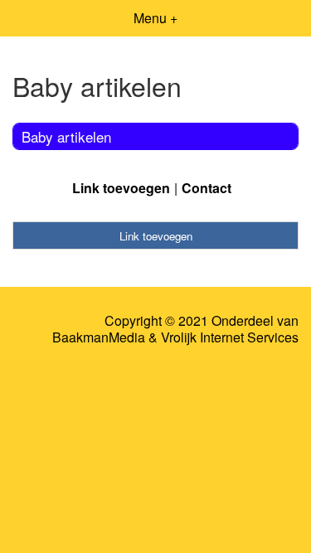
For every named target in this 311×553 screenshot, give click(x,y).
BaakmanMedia (98, 337)
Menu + (155, 17)
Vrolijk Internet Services (230, 337)
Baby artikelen (66, 136)
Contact (206, 187)
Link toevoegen (121, 187)
